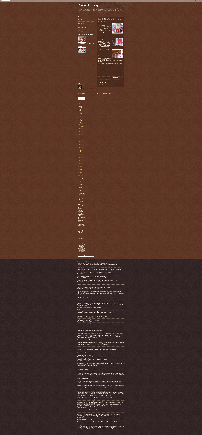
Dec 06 (81, 157)
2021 (79, 112)
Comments (80, 99)
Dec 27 (81, 132)
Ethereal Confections (117, 79)
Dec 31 (81, 124)
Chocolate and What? (81, 23)
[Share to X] (115, 77)
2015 (79, 120)
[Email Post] (111, 77)
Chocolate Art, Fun (80, 22)
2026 (79, 104)
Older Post (122, 88)
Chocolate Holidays (80, 26)
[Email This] (113, 77)
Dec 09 (81, 154)
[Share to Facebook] (116, 77)
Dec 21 (81, 138)
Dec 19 (81, 141)
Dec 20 (81, 140)
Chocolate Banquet (90, 5)
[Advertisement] (85, 62)
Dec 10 (81, 153)
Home (110, 88)
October (80, 166)
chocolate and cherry (103, 79)
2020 (79, 113)
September (81, 168)
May (80, 173)
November (81, 165)
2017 (79, 117)
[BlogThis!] (114, 77)
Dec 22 (81, 137)
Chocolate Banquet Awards (82, 27)
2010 (79, 185)
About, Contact (80, 19)
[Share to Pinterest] (117, 77)
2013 (79, 181)
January (80, 179)
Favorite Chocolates (81, 31)
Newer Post (99, 88)
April (80, 175)
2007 (79, 190)
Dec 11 (81, 151)
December (81, 123)
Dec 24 (81, 135)
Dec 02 (81, 163)
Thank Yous (79, 24)
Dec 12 (81, 150)
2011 (79, 184)
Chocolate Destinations (81, 20)
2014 (79, 122)
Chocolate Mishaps (80, 28)
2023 (79, 109)
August (80, 169)
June (80, 172)
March (80, 176)
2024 (79, 107)
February (80, 178)
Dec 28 (81, 131)
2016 (79, 119)
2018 (79, 116)
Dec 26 (81, 134)
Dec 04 (81, 160)
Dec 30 (81, 128)
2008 (79, 188)
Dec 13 (81, 148)
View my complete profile (81, 93)
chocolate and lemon (110, 79)
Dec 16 (81, 144)
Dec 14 (81, 147)
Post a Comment (101, 84)
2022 (79, 110)
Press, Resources (80, 30)
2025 (79, 106)
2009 (79, 187)
